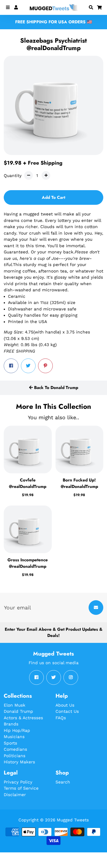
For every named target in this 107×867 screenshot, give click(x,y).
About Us (64, 705)
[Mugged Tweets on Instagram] (70, 677)
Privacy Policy (18, 781)
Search (62, 781)
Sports (10, 743)
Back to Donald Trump (55, 387)
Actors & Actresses (23, 717)
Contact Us (67, 711)
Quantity (13, 175)
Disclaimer (15, 794)
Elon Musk (14, 705)
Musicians (14, 736)
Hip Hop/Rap (17, 730)
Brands (11, 723)
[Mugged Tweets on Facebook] (36, 677)
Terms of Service (21, 788)
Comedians (15, 749)
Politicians (14, 755)
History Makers (19, 761)
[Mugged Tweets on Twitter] (53, 677)
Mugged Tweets (73, 819)
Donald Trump (18, 711)
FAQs (60, 717)
